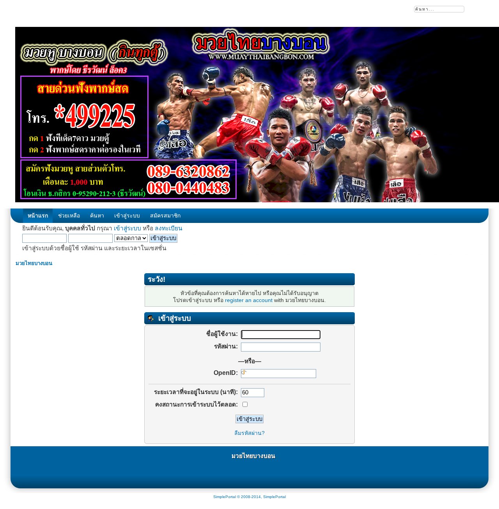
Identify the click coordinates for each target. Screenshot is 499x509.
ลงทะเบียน (168, 228)
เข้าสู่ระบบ (127, 228)
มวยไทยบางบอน (253, 455)
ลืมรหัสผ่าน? (249, 433)
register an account (249, 300)
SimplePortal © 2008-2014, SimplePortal (249, 497)
